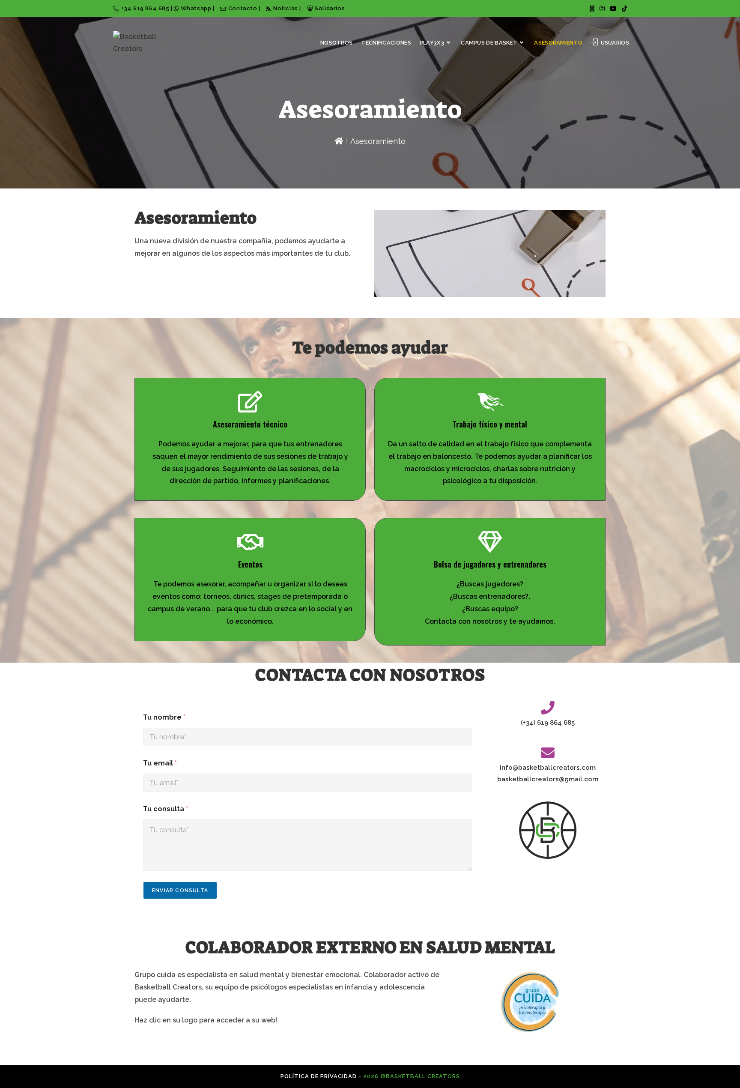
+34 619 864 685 (146, 8)
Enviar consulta (180, 891)
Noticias (285, 8)
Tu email (160, 763)
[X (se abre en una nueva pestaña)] (592, 8)
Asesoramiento (378, 141)
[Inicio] (338, 141)
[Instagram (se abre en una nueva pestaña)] (602, 8)
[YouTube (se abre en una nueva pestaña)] (613, 8)
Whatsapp (196, 8)
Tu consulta (165, 809)
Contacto (243, 8)
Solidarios (330, 8)
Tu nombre (164, 717)
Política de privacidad (318, 1076)
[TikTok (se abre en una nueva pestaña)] (623, 8)
